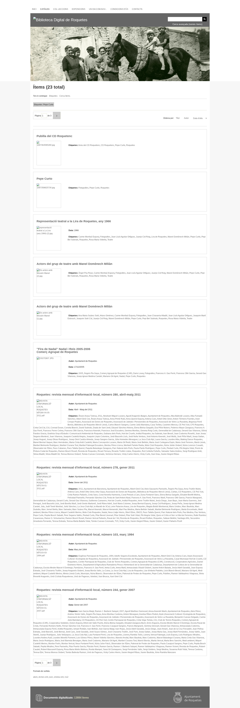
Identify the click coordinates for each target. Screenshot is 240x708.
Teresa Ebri (38, 652)
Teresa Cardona (195, 649)
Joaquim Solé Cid (84, 318)
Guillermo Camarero (98, 500)
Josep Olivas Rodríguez (57, 439)
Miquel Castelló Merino (71, 512)
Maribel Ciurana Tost (69, 445)
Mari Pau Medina (126, 509)
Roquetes (130, 145)
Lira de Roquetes (159, 237)
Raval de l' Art (113, 518)
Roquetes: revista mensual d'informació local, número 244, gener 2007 (86, 589)
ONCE (139, 512)
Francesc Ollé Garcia (185, 373)
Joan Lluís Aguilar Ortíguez (123, 237)
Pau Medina (188, 512)
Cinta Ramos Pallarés (77, 495)
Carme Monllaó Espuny (89, 237)
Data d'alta (198, 118)
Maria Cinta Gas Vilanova (192, 638)
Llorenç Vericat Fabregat (154, 635)
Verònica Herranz (113, 454)
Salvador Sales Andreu (171, 451)
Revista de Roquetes (87, 451)
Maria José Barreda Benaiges (68, 640)
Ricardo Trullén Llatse (121, 451)
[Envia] (204, 19)
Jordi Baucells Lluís (119, 436)
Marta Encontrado (189, 509)
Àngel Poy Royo (86, 273)
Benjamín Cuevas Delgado (187, 617)
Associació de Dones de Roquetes (97, 422)
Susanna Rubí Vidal (178, 649)
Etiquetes (53, 96)
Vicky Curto (145, 454)
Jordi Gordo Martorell (86, 503)
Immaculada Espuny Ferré (45, 629)
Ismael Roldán (79, 629)
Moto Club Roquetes (154, 445)
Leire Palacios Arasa (120, 506)
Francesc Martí (158, 498)
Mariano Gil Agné (110, 376)
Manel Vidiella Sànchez (104, 638)
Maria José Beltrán (140, 442)
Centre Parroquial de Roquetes (92, 562)
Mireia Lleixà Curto (71, 573)
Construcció (169, 562)
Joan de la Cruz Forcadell (180, 629)
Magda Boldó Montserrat (157, 506)
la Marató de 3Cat (102, 506)
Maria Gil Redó (124, 442)
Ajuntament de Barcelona (95, 489)
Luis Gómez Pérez (84, 638)
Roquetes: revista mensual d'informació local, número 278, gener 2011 (86, 467)
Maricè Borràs (144, 640)
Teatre (110, 240)
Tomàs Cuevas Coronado (93, 454)
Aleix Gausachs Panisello (155, 489)
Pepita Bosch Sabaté (53, 515)
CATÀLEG (44, 9)
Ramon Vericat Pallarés (95, 518)
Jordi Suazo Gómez (98, 632)
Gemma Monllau (132, 430)
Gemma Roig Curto (149, 430)
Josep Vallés (194, 632)
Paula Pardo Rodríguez (144, 448)
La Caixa (106, 570)
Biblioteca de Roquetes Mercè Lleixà (90, 425)
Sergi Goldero (149, 649)
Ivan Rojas (120, 629)
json (51, 677)
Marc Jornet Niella (49, 509)
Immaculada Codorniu (190, 626)
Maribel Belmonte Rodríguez (46, 445)
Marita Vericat (157, 640)
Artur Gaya (100, 492)
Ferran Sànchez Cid (71, 626)
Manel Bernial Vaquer (42, 442)
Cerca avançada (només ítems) (187, 24)
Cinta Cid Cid (39, 428)
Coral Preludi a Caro (130, 495)
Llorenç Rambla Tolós (133, 635)
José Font (133, 632)
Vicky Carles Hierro (130, 454)
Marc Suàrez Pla (79, 509)
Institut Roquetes (143, 433)
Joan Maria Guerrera (187, 500)
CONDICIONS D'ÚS (119, 9)
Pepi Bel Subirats (150, 318)
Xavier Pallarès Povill (172, 521)
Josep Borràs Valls (93, 570)
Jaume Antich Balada (161, 568)
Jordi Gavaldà (82, 632)
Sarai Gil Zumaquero (112, 649)
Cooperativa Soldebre (59, 623)
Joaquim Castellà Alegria (74, 436)
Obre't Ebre (130, 512)
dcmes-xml (43, 677)
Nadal (122, 376)
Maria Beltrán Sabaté (144, 509)
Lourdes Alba (173, 439)
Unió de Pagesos (81, 576)
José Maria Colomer (122, 503)
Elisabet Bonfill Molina (190, 495)
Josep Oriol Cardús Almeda (81, 439)
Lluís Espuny (171, 635)
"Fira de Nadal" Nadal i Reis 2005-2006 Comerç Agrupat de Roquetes (63, 350)
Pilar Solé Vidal (133, 515)
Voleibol (93, 576)
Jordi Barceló (47, 632)
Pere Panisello (61, 646)
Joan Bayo (172, 500)
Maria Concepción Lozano (104, 442)
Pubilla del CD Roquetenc (54, 136)
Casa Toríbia (156, 425)
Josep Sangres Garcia (104, 439)
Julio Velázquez (64, 635)
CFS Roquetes (196, 425)
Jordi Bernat (59, 632)
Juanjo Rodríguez (48, 635)
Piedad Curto (172, 448)
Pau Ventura (199, 512)
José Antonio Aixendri (156, 436)
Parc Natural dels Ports (122, 448)
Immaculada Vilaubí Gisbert (139, 568)
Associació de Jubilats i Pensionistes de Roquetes (135, 422)
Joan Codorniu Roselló (184, 433)
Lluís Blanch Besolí (172, 570)
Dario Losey (138, 373)
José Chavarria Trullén (51, 570)
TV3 (116, 521)
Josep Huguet (39, 439)
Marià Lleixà (199, 442)
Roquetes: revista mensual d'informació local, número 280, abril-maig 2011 (89, 394)
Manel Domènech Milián (178, 237)
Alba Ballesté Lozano (180, 416)
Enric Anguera (153, 623)
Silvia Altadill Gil (53, 454)
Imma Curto (110, 568)
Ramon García (106, 646)
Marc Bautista (188, 506)
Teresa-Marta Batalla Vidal (78, 521)
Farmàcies (78, 568)
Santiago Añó (183, 518)
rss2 (66, 677)
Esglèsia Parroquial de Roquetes (93, 556)
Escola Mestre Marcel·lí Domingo (58, 568)
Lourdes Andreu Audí (42, 638)
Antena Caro (150, 419)
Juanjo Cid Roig (143, 237)
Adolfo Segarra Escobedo (125, 556)
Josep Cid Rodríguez (161, 503)
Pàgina (38, 116)
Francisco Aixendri (92, 430)
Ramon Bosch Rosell (67, 451)
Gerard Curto (62, 500)
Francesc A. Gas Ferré (165, 373)
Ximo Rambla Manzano (165, 652)
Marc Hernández (60, 442)
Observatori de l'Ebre (42, 448)
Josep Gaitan (198, 436)
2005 (81, 373)
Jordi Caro (70, 632)
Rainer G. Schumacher (54, 518)
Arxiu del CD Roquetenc (89, 145)
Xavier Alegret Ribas (170, 454)
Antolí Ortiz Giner (164, 419)
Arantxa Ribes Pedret (148, 614)
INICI (34, 9)
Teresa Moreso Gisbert (71, 454)
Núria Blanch (96, 573)
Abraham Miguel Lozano (114, 416)
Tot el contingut (40, 96)
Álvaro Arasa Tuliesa (100, 419)
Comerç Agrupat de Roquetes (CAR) (116, 373)
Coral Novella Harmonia (109, 495)
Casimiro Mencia (170, 425)
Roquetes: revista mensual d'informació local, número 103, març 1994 (85, 534)
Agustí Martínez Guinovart (136, 611)
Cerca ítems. (65, 96)
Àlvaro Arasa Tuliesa (88, 416)
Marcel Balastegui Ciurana (168, 638)
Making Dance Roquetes (191, 439)
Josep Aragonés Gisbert (73, 570)
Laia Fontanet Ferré (97, 635)
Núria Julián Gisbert (173, 445)
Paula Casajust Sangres (171, 643)
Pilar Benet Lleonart (104, 515)
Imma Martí (121, 568)
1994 (111, 556)
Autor (186, 118)
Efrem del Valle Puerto (93, 623)
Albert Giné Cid (83, 419)
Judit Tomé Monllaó (54, 506)
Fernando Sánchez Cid (96, 498)
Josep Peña (177, 503)
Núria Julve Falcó (102, 643)
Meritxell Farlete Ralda (134, 445)
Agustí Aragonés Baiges (136, 416)
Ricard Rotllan (146, 518)
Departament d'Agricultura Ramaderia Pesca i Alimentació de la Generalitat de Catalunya (122, 565)
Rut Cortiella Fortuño (151, 451)
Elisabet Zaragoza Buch (135, 623)
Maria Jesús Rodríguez (43, 640)
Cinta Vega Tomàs (144, 620)
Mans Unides (175, 506)
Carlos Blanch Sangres (118, 425)
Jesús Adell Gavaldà (181, 568)
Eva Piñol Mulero (162, 428)
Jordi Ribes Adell (104, 503)
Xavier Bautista (147, 652)
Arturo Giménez (107, 315)
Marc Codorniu (149, 638)
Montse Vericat (67, 643)
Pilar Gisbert (119, 515)
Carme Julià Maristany (139, 425)
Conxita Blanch (71, 428)
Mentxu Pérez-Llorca (113, 445)
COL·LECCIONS (60, 9)
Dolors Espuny (76, 623)
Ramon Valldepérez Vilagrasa (184, 573)
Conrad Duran (57, 428)
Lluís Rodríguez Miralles (189, 635)
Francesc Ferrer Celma (53, 430)
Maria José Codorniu (91, 640)
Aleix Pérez (196, 611)
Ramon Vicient (171, 646)
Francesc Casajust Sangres (114, 626)
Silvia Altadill (39, 454)
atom (35, 677)
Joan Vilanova (56, 436)
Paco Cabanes (59, 448)
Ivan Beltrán (92, 629)
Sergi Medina (162, 649)
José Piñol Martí (184, 436)
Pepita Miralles (47, 646)
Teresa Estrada (59, 521)
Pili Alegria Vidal (186, 448)
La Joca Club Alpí (146, 439)
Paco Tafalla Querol (76, 448)
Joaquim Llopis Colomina (98, 436)
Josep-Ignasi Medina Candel (89, 376)
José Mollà (171, 436)
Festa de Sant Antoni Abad (118, 498)
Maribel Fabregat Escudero (91, 445)
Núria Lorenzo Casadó (193, 445)
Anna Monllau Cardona (112, 614)
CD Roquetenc (107, 145)
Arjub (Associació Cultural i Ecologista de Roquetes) (182, 614)
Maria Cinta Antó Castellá (80, 442)
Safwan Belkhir (169, 518)
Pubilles (166, 573)
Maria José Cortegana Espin (162, 442)
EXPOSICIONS (78, 9)
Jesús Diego (161, 500)
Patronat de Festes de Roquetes (136, 573)
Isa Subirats (157, 433)
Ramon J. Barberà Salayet (106, 611)
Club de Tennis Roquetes (118, 562)
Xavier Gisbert (156, 521)
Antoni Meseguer (130, 614)
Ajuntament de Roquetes (159, 416)
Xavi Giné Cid (116, 576)
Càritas (174, 492)
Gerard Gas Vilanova (191, 430)
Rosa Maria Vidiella (97, 240)
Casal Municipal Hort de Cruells (188, 559)
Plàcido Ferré (93, 646)
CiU (48, 428)
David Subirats (85, 428)
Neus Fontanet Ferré (84, 643)
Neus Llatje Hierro (116, 512)
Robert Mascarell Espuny (52, 649)
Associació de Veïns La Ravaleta (173, 422)
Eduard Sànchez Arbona (122, 428)
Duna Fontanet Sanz (150, 495)
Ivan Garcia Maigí (86, 611)
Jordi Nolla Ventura (136, 436)
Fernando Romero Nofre (50, 626)
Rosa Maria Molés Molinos (76, 649)
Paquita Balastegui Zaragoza (98, 448)
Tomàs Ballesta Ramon (75, 652)
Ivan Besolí (168, 433)
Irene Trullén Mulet (146, 500)
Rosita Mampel (95, 649)
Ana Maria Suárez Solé (88, 315)
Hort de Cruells (128, 433)
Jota (43, 506)
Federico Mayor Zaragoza (182, 428)
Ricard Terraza (104, 451)
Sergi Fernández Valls (132, 649)
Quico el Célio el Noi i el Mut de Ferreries (174, 515)
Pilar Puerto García (77, 646)
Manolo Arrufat (122, 638)
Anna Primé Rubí (117, 419)
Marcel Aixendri (95, 509)
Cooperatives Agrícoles (186, 562)
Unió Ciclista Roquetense (61, 576)
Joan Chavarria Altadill (157, 315)
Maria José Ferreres (184, 442)
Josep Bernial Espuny (141, 503)
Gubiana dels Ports (112, 433)
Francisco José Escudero (112, 430)
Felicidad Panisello (76, 498)
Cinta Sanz (93, 495)
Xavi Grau (155, 454)
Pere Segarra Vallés (73, 515)
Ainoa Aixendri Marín (157, 611)
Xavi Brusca (103, 576)
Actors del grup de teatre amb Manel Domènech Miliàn (74, 263)
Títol (178, 118)
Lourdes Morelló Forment (64, 638)
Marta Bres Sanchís (172, 640)
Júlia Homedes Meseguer (126, 439)
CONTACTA (137, 9)
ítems (81, 697)
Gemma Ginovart (151, 626)
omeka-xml (59, 677)
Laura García (161, 439)
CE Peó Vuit (184, 425)
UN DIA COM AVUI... (98, 9)
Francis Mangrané (194, 498)
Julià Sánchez (70, 506)
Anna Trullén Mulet (192, 489)
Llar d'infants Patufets (153, 570)
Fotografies (83, 188)
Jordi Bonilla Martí (68, 503)
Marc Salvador (65, 509)
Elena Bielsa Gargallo (144, 428)
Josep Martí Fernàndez (177, 632)
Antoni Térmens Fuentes (183, 419)
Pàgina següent (56, 115)
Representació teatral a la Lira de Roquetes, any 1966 (74, 221)
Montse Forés (54, 643)
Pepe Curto (120, 145)
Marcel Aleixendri (110, 509)
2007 (121, 611)
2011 (100, 416)
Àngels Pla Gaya (91, 373)
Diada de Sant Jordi (102, 428)
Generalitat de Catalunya (170, 430)
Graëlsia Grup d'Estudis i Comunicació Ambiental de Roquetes (75, 433)
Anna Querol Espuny (135, 419)
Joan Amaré (162, 629)
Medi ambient (188, 640)
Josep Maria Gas (158, 632)
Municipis (85, 573)
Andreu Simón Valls (76, 614)
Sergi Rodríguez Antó (192, 451)
